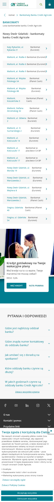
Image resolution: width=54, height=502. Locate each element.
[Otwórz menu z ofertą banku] (4, 4)
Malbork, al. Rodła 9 (26, 71)
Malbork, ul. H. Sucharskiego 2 (23, 129)
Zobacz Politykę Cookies (13, 485)
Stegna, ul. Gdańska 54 (22, 219)
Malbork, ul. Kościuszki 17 (24, 149)
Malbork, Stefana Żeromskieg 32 (24, 109)
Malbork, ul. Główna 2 (22, 119)
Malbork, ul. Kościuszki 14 (23, 139)
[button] (51, 431)
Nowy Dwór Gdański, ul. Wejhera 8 (24, 189)
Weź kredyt (16, 285)
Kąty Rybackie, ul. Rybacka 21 (23, 48)
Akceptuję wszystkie (27, 493)
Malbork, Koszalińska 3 (25, 99)
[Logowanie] (49, 4)
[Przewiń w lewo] (4, 15)
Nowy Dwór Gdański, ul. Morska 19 (24, 169)
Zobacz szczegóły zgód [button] (13, 480)
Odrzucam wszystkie (27, 498)
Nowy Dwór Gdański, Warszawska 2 (25, 199)
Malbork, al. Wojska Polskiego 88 (24, 90)
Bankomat (10, 15)
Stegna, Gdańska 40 (24, 209)
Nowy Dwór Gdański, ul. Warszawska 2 (25, 179)
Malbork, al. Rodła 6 (26, 57)
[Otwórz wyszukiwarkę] (41, 4)
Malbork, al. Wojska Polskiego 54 (24, 80)
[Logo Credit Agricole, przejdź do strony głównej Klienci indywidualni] (19, 5)
